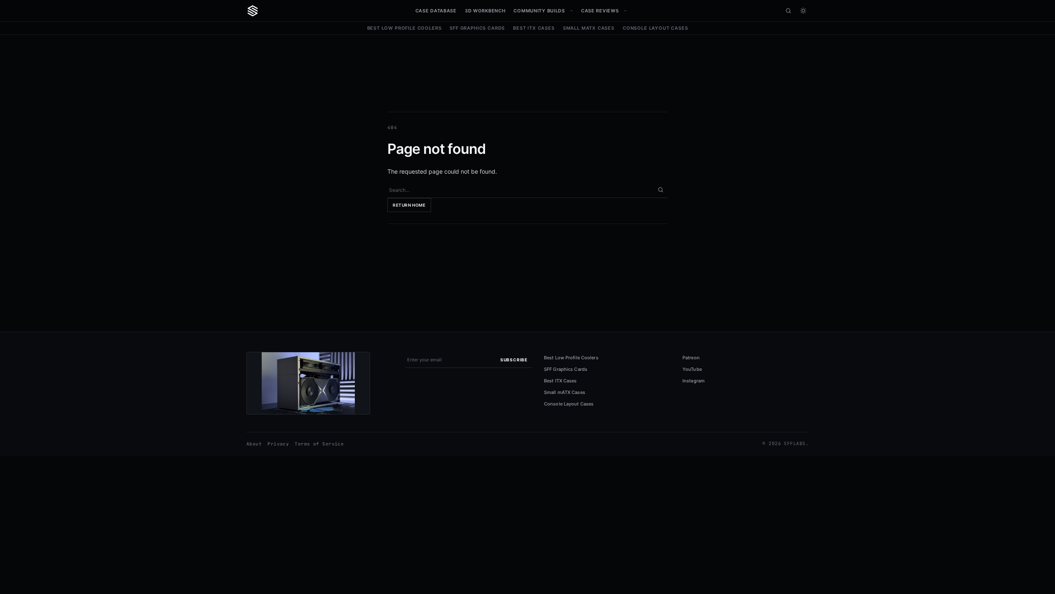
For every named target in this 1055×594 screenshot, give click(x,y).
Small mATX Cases (588, 28)
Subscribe (514, 359)
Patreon (691, 358)
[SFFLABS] (253, 11)
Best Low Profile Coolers (404, 28)
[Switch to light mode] (803, 11)
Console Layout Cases (655, 28)
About (254, 444)
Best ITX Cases (534, 28)
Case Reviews (600, 11)
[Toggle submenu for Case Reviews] (625, 10)
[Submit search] (661, 190)
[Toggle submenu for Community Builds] (571, 10)
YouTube (692, 369)
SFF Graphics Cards (477, 28)
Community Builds (539, 11)
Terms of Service (319, 444)
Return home (409, 205)
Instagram (693, 381)
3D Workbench (485, 11)
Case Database (436, 11)
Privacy (278, 444)
